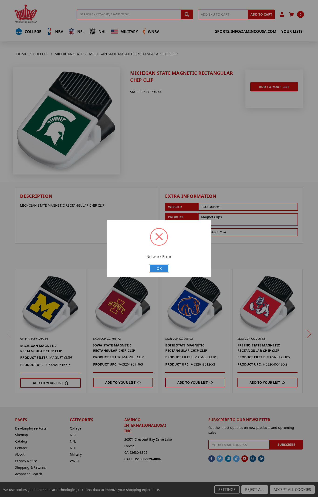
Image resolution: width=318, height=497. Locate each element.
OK (159, 268)
